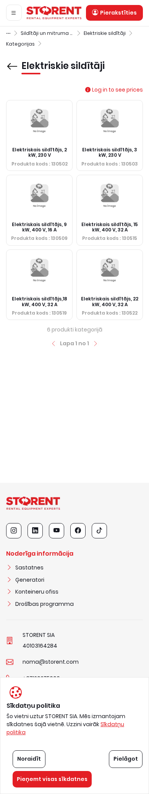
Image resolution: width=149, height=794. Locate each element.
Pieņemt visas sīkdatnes (52, 779)
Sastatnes (29, 567)
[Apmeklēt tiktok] (99, 530)
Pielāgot (125, 759)
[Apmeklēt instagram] (13, 530)
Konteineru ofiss (36, 592)
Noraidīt (29, 759)
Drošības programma (44, 604)
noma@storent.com (51, 662)
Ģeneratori (29, 580)
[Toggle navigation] (14, 13)
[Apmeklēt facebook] (78, 530)
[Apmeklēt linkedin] (35, 530)
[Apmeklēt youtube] (56, 530)
